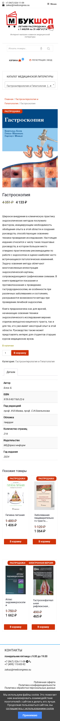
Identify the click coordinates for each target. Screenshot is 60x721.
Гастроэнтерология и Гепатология (35, 361)
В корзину (20, 353)
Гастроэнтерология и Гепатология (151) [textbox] (30, 85)
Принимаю (30, 715)
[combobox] (30, 84)
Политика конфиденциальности (36, 685)
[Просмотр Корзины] (20, 60)
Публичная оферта (44, 682)
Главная (9, 99)
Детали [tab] (11, 372)
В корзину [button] (15, 541)
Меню (53, 3)
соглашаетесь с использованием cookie (30, 708)
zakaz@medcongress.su (18, 669)
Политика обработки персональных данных (30, 687)
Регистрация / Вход (42, 60)
